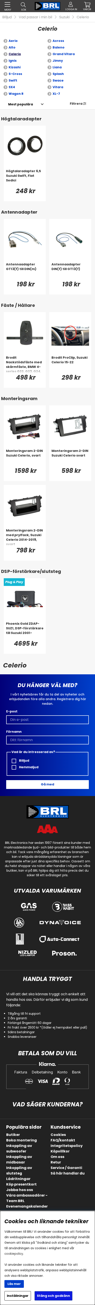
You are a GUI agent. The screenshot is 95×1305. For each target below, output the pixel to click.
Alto (12, 47)
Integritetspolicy (67, 1145)
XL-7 (56, 93)
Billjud (7, 17)
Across (58, 41)
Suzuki (64, 17)
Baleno (59, 47)
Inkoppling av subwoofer (19, 1148)
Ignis (13, 60)
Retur (56, 1162)
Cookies (58, 1134)
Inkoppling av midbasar (19, 1159)
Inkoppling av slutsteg (19, 1170)
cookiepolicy (13, 1254)
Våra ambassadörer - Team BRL (27, 1198)
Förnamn (14, 731)
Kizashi (15, 67)
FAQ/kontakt (63, 1140)
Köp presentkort (21, 1184)
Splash (58, 74)
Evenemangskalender (27, 1206)
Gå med (47, 784)
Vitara (58, 87)
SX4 (12, 87)
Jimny (58, 60)
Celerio (83, 17)
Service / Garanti (66, 1167)
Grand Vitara (64, 54)
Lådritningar (18, 1178)
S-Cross (15, 74)
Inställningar (17, 1296)
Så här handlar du (68, 1173)
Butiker (13, 1134)
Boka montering (21, 1140)
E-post (11, 711)
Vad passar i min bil (35, 17)
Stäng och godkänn (53, 1296)
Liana (57, 67)
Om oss (57, 1156)
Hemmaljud (28, 767)
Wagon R (16, 93)
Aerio (13, 41)
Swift (13, 80)
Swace (58, 80)
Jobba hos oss (19, 1189)
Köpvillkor (60, 1151)
